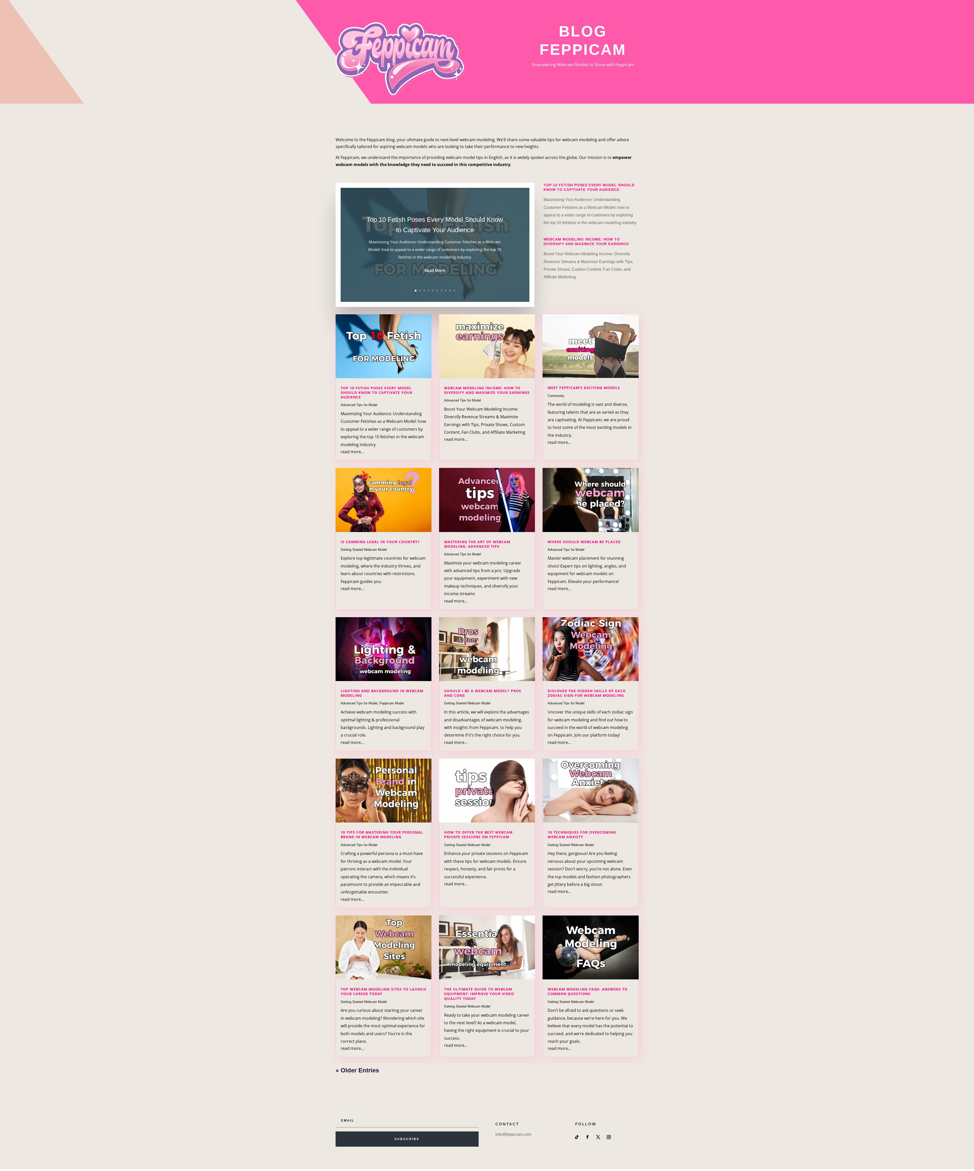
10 (454, 290)
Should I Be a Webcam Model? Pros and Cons (482, 693)
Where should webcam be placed (584, 541)
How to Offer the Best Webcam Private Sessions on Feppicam (478, 834)
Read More (434, 270)
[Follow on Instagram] (609, 1137)
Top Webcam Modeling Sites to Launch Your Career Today (383, 991)
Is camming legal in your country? (380, 541)
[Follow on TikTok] (577, 1137)
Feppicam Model (391, 703)
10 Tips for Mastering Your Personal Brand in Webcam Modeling (382, 834)
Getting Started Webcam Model (364, 550)
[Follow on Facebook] (587, 1137)
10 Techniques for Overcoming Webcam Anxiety (582, 834)
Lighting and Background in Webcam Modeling (382, 693)
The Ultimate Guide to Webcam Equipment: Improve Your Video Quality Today (479, 994)
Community (556, 396)
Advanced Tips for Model (359, 405)
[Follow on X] (598, 1137)
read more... (352, 451)
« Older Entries (357, 1070)
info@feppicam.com (513, 1134)
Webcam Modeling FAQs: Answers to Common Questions (588, 991)
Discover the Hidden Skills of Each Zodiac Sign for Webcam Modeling (587, 693)
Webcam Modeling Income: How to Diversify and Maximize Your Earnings (487, 390)
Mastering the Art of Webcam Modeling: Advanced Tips (477, 544)
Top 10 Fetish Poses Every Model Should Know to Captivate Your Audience (376, 392)
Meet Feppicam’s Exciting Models (584, 387)
